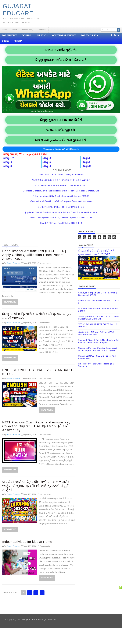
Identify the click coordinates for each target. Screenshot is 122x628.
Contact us (42, 30)
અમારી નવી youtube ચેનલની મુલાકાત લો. (61, 140)
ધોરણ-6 (47, 162)
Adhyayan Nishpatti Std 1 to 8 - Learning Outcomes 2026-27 (61, 196)
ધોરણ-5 (7, 162)
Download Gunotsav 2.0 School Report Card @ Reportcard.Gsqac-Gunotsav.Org (61, 191)
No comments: (45, 263)
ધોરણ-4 (86, 158)
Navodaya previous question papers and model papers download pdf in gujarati (97, 349)
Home (4, 30)
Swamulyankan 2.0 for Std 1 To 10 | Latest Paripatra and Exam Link (98, 317)
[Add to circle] (114, 35)
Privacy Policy (27, 30)
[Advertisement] (59, 607)
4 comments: (45, 323)
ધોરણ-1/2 (8, 158)
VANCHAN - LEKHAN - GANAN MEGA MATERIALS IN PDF (96, 333)
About (14, 30)
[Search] (118, 30)
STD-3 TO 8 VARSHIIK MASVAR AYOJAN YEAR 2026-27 (61, 185)
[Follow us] (118, 35)
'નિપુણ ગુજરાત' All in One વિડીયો (61, 120)
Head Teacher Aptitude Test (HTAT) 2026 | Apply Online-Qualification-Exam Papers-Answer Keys (34, 255)
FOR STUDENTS (9, 35)
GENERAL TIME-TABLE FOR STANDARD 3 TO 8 (61, 207)
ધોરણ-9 (47, 166)
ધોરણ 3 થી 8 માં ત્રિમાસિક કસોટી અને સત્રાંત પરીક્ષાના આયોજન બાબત (61, 201)
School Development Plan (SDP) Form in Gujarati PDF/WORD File (61, 217)
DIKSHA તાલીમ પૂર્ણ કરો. (61, 50)
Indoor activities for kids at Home (27, 542)
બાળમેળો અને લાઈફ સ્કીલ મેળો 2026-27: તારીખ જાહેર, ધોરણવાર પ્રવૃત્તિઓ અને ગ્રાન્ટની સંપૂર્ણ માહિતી (36, 486)
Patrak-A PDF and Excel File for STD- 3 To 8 (61, 223)
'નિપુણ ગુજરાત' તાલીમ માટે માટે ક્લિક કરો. (61, 60)
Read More (10, 302)
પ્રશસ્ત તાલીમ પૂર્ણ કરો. (61, 130)
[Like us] (111, 35)
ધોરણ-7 (86, 162)
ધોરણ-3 (47, 158)
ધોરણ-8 (7, 166)
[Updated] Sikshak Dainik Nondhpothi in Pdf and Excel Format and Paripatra (61, 212)
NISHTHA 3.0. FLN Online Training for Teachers (61, 174)
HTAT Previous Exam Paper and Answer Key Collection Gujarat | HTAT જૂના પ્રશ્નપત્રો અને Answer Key (36, 426)
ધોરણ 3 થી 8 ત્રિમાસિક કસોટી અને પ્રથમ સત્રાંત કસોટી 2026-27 (61, 180)
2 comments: (45, 546)
